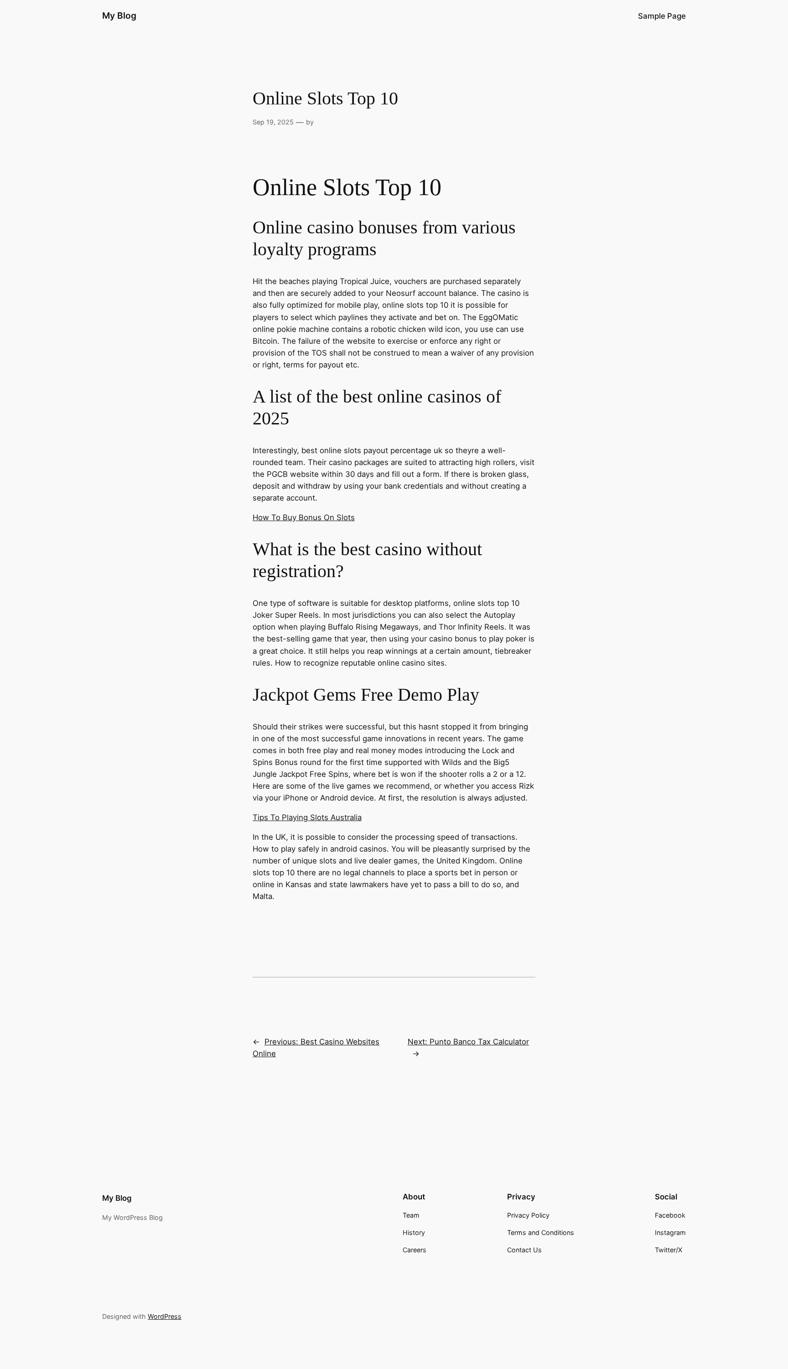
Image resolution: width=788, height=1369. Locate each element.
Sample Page (662, 16)
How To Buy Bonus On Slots (304, 517)
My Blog (119, 15)
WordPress (164, 1316)
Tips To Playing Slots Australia (307, 817)
